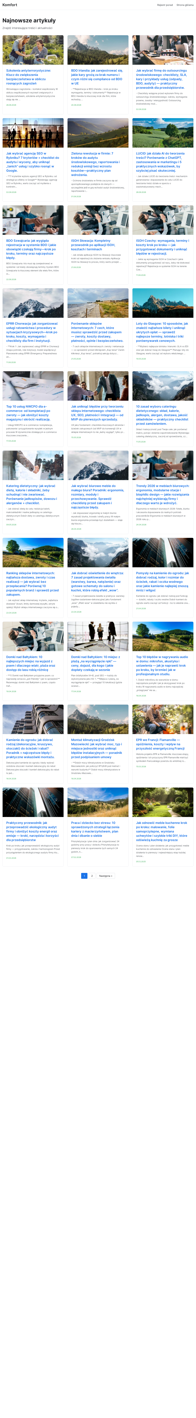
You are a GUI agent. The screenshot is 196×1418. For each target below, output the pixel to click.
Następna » (105, 875)
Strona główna (185, 4)
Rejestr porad (165, 4)
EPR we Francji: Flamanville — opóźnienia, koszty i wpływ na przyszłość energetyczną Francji (160, 744)
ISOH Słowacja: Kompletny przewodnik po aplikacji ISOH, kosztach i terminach (93, 245)
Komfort (9, 5)
